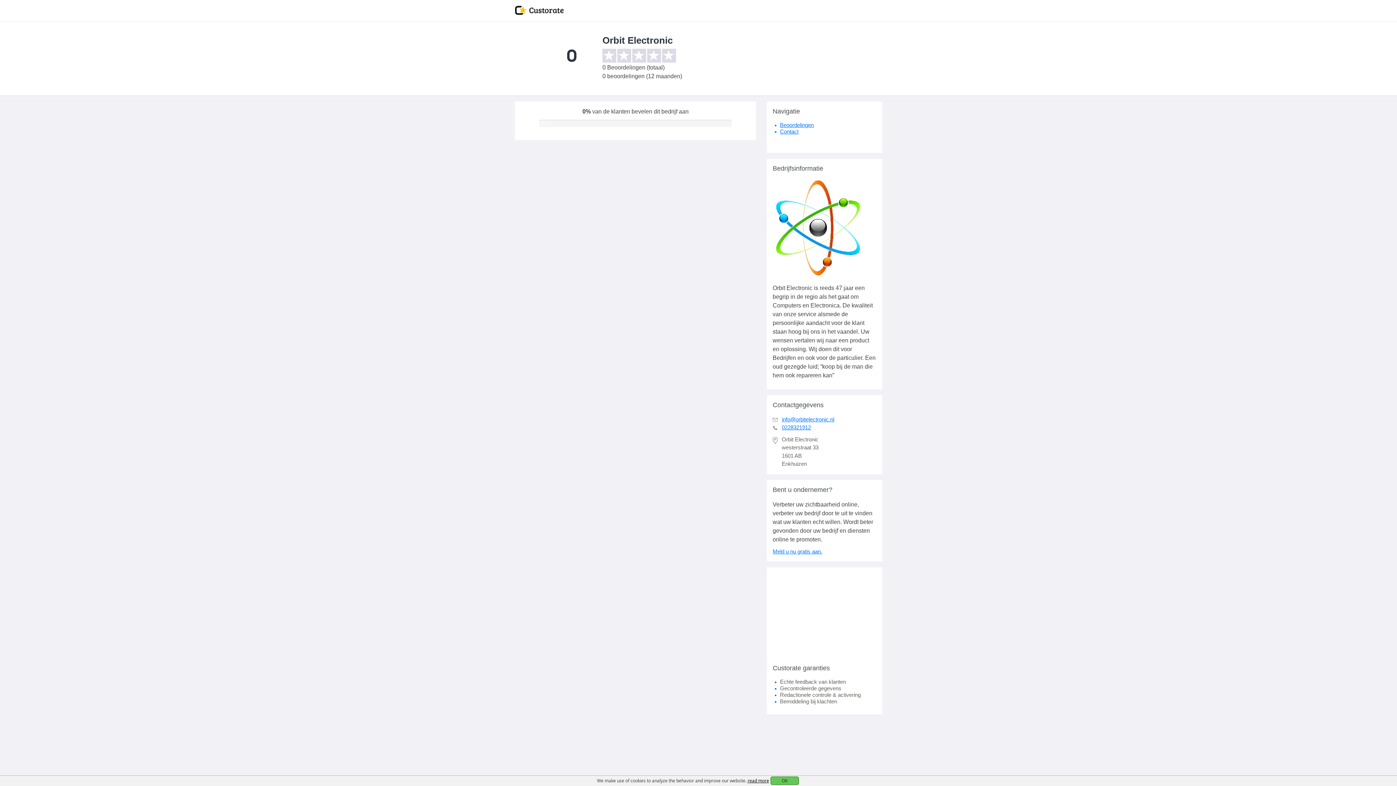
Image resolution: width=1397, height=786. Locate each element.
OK (785, 781)
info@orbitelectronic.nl (808, 419)
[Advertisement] (824, 612)
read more (758, 781)
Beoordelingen (797, 125)
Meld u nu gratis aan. (797, 551)
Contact (789, 131)
